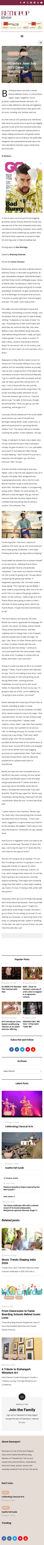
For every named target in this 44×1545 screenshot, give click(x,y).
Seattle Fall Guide (14, 1168)
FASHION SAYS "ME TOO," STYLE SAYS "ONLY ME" (31, 1024)
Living (24, 53)
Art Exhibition (11, 1356)
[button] (22, 36)
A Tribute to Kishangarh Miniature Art (16, 1371)
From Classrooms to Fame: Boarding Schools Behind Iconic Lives (21, 1314)
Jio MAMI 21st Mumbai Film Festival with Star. (11, 989)
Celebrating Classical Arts (19, 1126)
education (9, 1297)
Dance (8, 1113)
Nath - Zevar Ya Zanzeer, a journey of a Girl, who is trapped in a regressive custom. (32, 992)
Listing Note (13, 53)
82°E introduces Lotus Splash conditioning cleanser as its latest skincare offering (11, 1025)
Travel (8, 1154)
